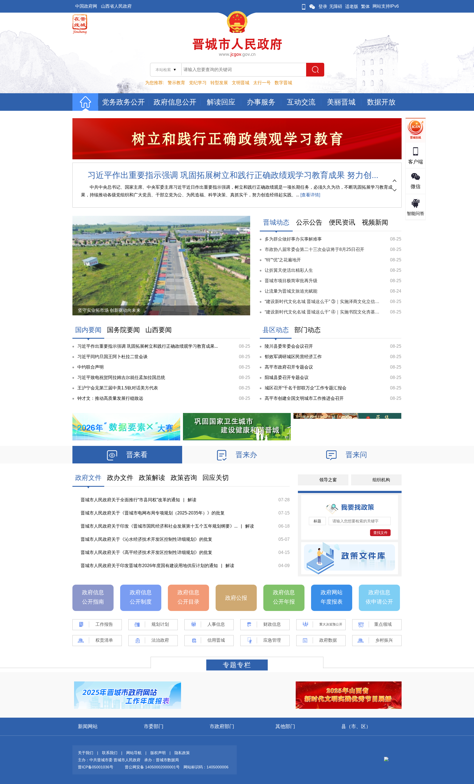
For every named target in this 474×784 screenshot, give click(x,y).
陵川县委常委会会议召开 (289, 346)
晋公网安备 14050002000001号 (152, 767)
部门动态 (307, 329)
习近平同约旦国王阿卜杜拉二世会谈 (112, 356)
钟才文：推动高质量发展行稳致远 (110, 398)
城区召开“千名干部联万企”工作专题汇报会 (305, 388)
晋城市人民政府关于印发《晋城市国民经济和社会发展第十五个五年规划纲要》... (159, 526)
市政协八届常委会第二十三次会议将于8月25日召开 (314, 249)
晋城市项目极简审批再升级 (291, 280)
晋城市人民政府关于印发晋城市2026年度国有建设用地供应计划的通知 (149, 565)
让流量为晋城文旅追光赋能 (291, 291)
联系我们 (109, 753)
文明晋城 (240, 82)
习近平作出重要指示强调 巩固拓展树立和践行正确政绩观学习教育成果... (147, 346)
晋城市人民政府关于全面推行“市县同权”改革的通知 (130, 499)
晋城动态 (276, 222)
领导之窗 (328, 479)
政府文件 (88, 477)
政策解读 (152, 477)
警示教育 (176, 82)
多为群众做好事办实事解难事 (293, 239)
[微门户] (303, 6)
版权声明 (158, 753)
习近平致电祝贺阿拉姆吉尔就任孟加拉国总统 (121, 377)
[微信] (312, 6)
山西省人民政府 (116, 6)
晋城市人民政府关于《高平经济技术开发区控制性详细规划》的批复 (146, 552)
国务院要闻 (123, 329)
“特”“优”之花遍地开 (283, 259)
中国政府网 (86, 6)
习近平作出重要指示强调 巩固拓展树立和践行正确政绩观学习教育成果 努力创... (233, 175)
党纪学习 (198, 82)
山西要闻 (158, 329)
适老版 (351, 6)
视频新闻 (375, 222)
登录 (322, 6)
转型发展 (219, 82)
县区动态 (276, 329)
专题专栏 (237, 665)
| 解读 (188, 499)
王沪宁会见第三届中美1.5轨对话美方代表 (117, 388)
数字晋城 (283, 82)
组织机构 (381, 479)
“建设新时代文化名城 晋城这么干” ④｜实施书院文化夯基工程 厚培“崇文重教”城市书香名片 (352, 312)
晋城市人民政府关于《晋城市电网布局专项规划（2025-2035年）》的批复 (153, 513)
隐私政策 (182, 753)
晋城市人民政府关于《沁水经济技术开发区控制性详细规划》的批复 (146, 539)
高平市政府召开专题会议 (289, 367)
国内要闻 (88, 329)
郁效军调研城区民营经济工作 (293, 356)
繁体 (365, 6)
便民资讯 (342, 222)
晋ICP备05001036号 (95, 767)
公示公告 (309, 222)
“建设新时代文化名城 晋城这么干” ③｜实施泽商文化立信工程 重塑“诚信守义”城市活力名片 (352, 301)
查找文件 (380, 533)
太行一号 (262, 82)
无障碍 (335, 6)
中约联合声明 (90, 367)
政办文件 (120, 477)
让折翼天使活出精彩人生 (289, 270)
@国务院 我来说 (94, 310)
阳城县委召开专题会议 (287, 377)
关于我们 (85, 753)
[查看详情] (309, 195)
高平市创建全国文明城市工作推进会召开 (304, 398)
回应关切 (215, 477)
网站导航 (134, 753)
